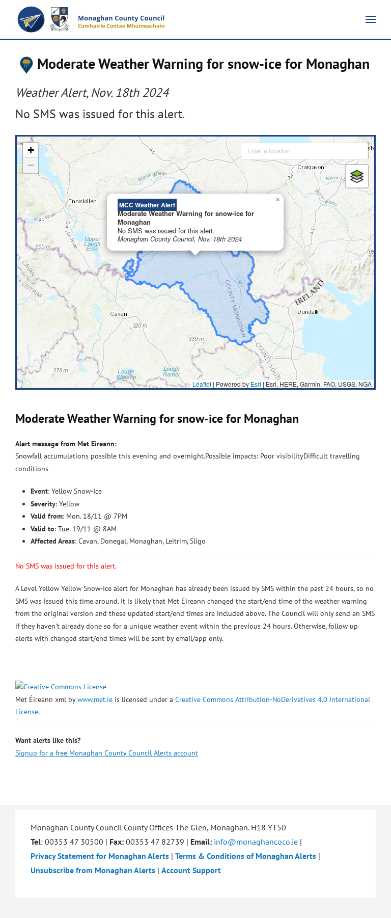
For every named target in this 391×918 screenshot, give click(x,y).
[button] (371, 19)
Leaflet (201, 384)
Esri (255, 384)
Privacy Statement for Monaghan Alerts (100, 856)
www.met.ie (95, 699)
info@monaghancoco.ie (256, 841)
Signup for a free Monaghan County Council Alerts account (106, 753)
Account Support (191, 870)
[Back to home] (91, 19)
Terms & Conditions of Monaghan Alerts (245, 856)
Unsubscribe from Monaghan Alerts (93, 870)
